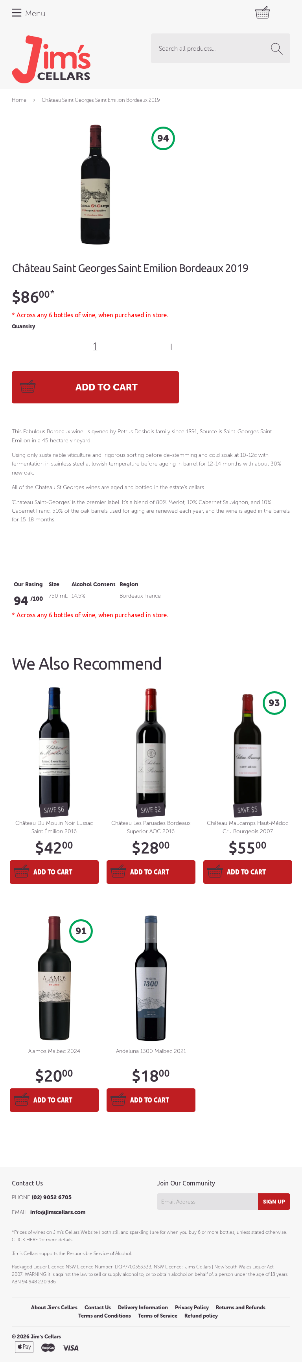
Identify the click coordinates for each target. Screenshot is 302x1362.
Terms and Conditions (104, 1316)
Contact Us (98, 1307)
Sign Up (274, 1201)
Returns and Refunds (240, 1307)
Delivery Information (143, 1307)
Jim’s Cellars (46, 1337)
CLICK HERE (25, 1239)
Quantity (23, 326)
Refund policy (201, 1316)
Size (54, 584)
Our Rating (28, 584)
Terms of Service (157, 1316)
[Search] (278, 48)
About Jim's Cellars (54, 1307)
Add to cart (52, 872)
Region (129, 584)
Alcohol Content (94, 584)
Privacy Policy (192, 1307)
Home (19, 100)
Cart (238, 13)
